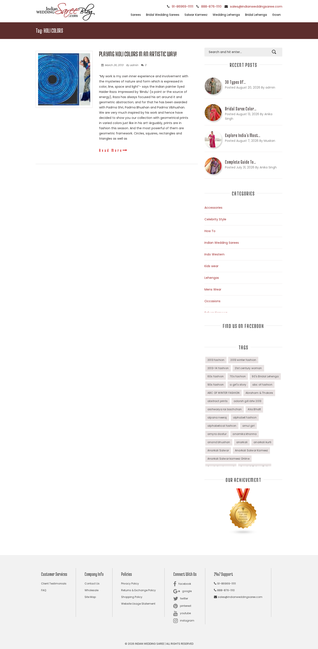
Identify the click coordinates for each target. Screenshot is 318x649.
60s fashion (215, 376)
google (187, 591)
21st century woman (248, 368)
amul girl (248, 426)
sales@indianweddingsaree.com (256, 6)
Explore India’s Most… (242, 135)
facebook (184, 584)
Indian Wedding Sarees (221, 243)
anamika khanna (245, 434)
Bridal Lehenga (256, 15)
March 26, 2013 (114, 65)
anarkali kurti (262, 442)
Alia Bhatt (254, 409)
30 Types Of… (235, 82)
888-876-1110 (211, 6)
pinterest (185, 606)
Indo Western (214, 254)
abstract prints (217, 401)
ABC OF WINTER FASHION (223, 393)
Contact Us (92, 583)
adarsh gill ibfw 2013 (247, 401)
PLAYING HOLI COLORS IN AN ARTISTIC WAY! (138, 54)
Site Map (90, 597)
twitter (184, 598)
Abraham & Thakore (259, 393)
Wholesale (91, 590)
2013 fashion (215, 360)
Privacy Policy (130, 583)
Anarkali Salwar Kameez (251, 450)
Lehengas (211, 278)
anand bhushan (218, 442)
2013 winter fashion (243, 360)
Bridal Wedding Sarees (162, 15)
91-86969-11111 (182, 6)
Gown (276, 15)
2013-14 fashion (218, 368)
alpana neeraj (217, 417)
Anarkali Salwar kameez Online (228, 458)
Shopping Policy (131, 597)
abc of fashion (262, 384)
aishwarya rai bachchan (224, 409)
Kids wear (211, 266)
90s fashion (215, 384)
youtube (185, 613)
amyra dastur (216, 434)
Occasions (212, 301)
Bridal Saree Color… (241, 108)
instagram (187, 620)
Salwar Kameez (196, 15)
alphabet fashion (245, 417)
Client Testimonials (53, 583)
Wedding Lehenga (226, 15)
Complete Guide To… (240, 162)
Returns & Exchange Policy (138, 590)
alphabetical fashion (221, 426)
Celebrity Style (215, 219)
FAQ (43, 590)
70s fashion (238, 376)
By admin (132, 65)
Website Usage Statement (138, 603)
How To (209, 231)
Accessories (213, 207)
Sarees (136, 15)
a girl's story (238, 384)
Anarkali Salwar (218, 450)
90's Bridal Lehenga (265, 376)
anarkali (242, 442)
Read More (111, 150)
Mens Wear (212, 289)
